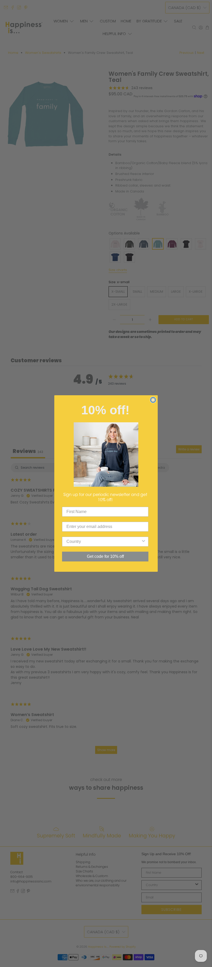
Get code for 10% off (105, 556)
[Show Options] (143, 541)
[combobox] (103, 541)
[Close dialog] (153, 399)
